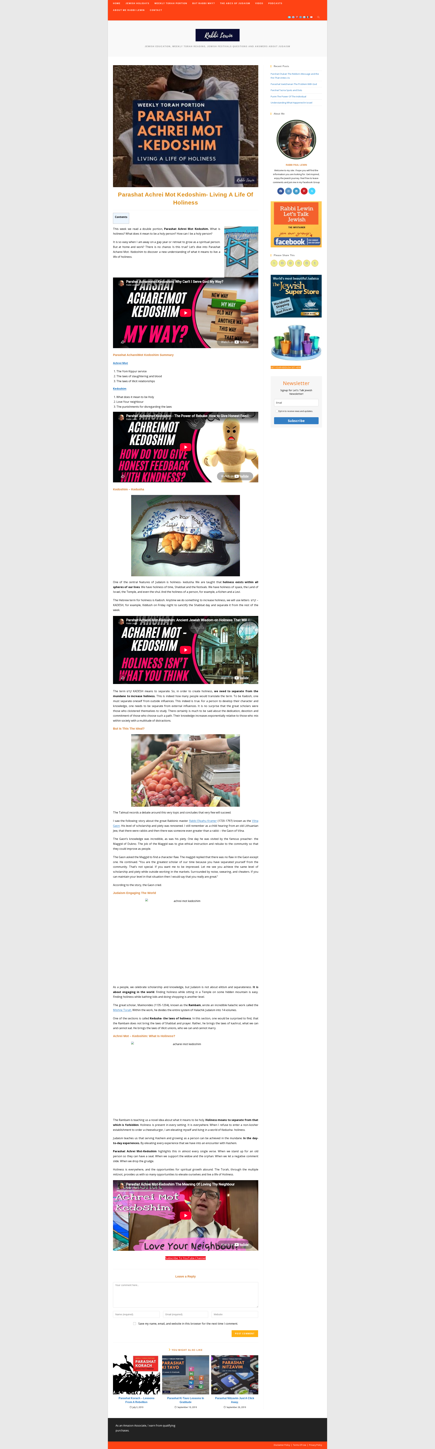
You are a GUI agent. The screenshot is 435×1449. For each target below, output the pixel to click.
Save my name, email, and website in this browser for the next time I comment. (188, 1323)
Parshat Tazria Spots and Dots (286, 90)
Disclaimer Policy (282, 1445)
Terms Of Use (299, 1445)
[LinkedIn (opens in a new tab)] (304, 17)
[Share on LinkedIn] (298, 263)
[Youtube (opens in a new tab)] (311, 17)
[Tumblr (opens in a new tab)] (308, 17)
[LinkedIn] (296, 191)
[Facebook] (280, 191)
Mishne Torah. (122, 1010)
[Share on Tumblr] (314, 263)
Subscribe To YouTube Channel (185, 1258)
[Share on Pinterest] (290, 263)
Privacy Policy (315, 1445)
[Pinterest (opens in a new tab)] (297, 17)
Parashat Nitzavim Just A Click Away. (234, 1400)
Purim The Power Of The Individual (288, 96)
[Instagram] (288, 191)
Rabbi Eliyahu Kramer (203, 821)
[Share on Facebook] (282, 263)
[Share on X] (274, 263)
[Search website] (318, 17)
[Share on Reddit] (306, 263)
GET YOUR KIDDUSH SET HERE (286, 367)
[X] (312, 191)
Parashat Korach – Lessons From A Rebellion (136, 1400)
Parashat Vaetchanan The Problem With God (294, 84)
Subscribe (296, 420)
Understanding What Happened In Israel (291, 102)
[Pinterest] (304, 191)
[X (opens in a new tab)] (289, 17)
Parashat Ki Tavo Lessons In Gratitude (185, 1400)
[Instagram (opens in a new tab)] (300, 17)
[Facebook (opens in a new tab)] (293, 17)
